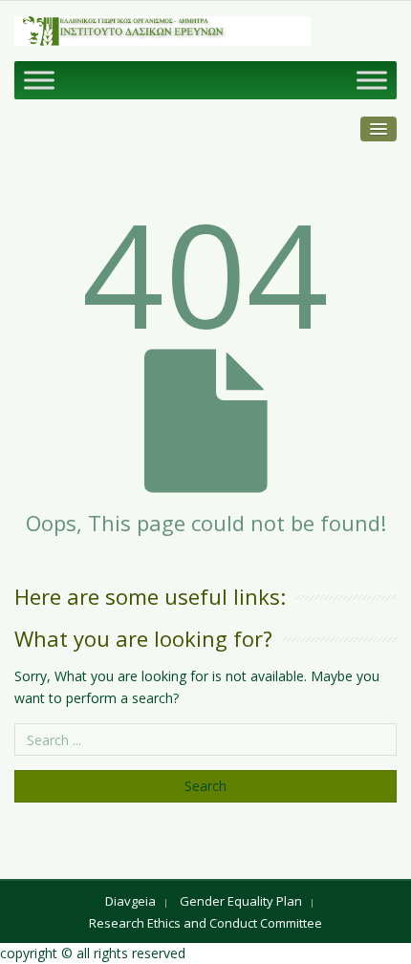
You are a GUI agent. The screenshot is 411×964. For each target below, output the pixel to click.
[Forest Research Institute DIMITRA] (162, 31)
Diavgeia (130, 901)
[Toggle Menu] (39, 80)
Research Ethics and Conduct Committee (205, 923)
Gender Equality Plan (241, 901)
